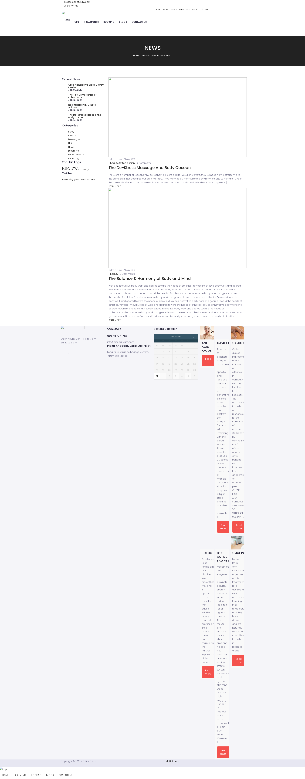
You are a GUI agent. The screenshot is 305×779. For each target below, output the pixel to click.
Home (136, 55)
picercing (73, 150)
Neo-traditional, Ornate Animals (82, 106)
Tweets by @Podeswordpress (78, 179)
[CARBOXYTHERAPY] (237, 332)
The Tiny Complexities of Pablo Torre (82, 96)
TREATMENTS (91, 22)
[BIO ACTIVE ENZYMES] (222, 542)
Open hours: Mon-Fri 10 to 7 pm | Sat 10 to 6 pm (181, 9)
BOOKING (108, 22)
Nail (70, 143)
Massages (74, 139)
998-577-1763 (71, 5)
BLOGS (123, 22)
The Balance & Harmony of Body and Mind (149, 278)
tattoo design (76, 154)
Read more (208, 360)
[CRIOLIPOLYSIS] (237, 542)
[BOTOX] (207, 542)
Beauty (70, 168)
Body (71, 131)
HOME (76, 22)
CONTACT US (139, 22)
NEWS (71, 147)
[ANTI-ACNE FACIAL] (207, 332)
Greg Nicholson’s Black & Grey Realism (86, 86)
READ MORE (114, 186)
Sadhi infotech (171, 761)
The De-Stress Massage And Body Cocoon (84, 116)
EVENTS (72, 135)
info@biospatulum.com (77, 1)
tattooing (73, 158)
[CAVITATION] (222, 332)
